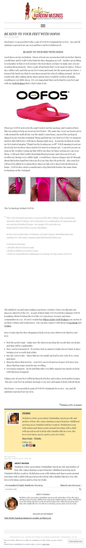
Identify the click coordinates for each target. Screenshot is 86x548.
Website (37, 438)
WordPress (65, 537)
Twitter (7, 326)
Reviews (13, 456)
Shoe (30, 458)
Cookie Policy (46, 544)
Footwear (21, 458)
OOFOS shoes (18, 83)
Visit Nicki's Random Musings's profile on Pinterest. (27, 518)
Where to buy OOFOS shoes (55, 319)
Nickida (26, 413)
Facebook (73, 322)
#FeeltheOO (15, 458)
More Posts (27, 438)
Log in (74, 537)
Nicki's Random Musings (43, 11)
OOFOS (26, 458)
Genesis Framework (51, 537)
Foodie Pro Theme (32, 537)
